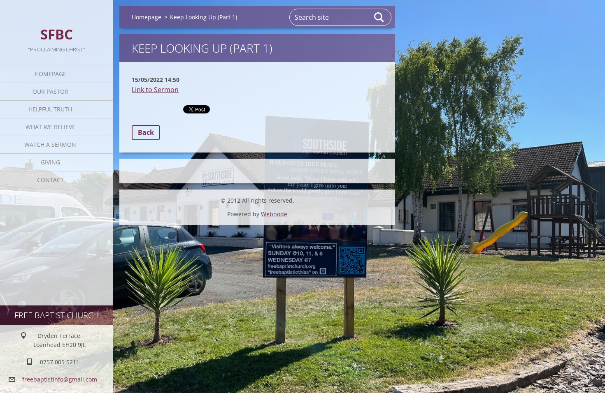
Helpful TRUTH (50, 109)
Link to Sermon (155, 89)
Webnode (274, 214)
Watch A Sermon (50, 144)
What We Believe (50, 127)
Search (379, 17)
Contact (50, 180)
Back (146, 132)
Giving (50, 162)
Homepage (50, 74)
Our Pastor (50, 91)
